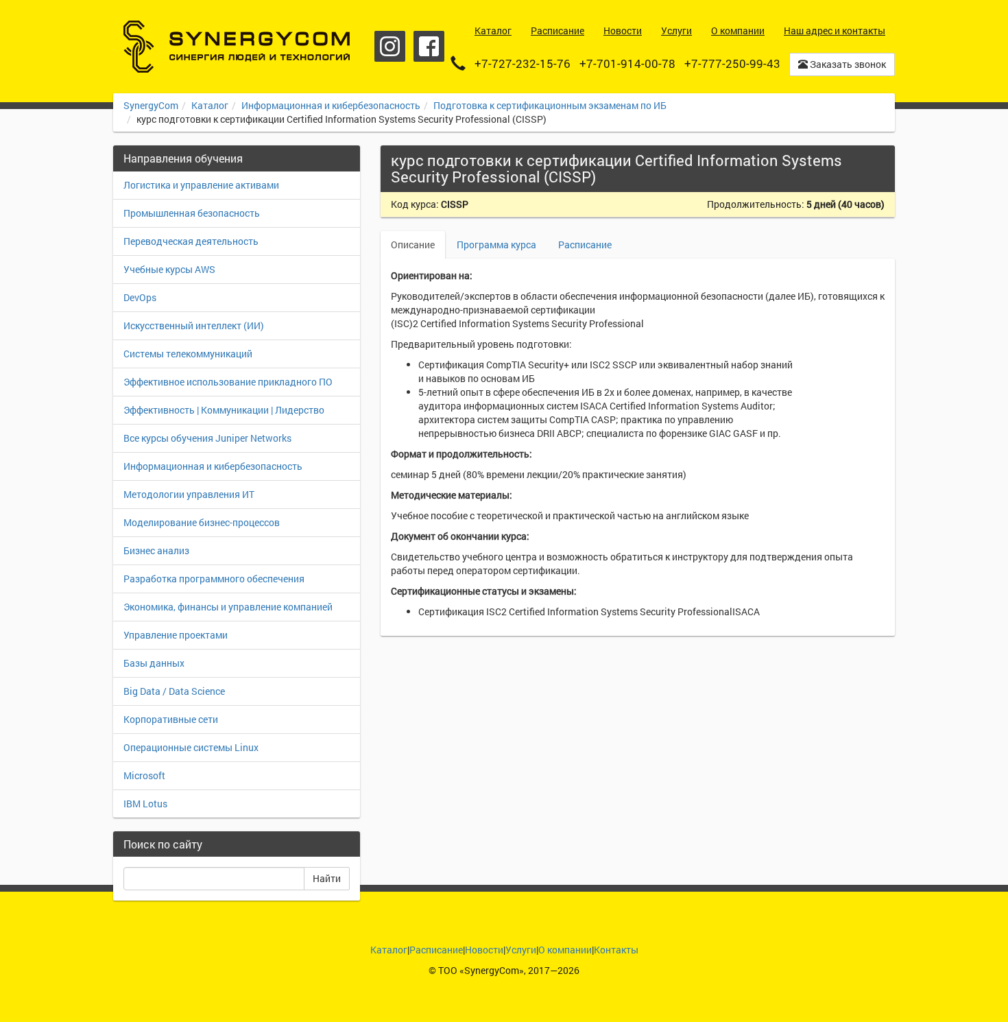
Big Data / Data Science (174, 691)
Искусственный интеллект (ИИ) (193, 325)
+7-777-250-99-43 (732, 63)
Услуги (520, 949)
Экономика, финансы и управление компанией (228, 606)
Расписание (585, 244)
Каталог (209, 105)
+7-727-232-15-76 (523, 63)
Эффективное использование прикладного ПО (228, 381)
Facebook (428, 46)
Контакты (616, 949)
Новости (484, 949)
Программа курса (496, 244)
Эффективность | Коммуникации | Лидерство (223, 409)
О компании (565, 949)
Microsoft (144, 775)
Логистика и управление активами (201, 184)
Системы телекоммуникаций (187, 353)
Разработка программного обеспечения (213, 578)
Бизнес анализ (156, 550)
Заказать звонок (847, 64)
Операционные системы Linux (191, 747)
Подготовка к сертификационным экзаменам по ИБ (550, 105)
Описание (413, 244)
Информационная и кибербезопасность (330, 105)
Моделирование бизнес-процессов (201, 522)
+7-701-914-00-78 (627, 63)
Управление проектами (175, 634)
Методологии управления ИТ (188, 494)
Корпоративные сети (170, 719)
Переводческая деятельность (191, 241)
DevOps (139, 297)
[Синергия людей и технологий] (236, 46)
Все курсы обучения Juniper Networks (207, 437)
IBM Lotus (145, 803)
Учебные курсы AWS (169, 269)
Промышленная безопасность (191, 212)
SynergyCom (150, 105)
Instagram (389, 46)
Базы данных (153, 662)
